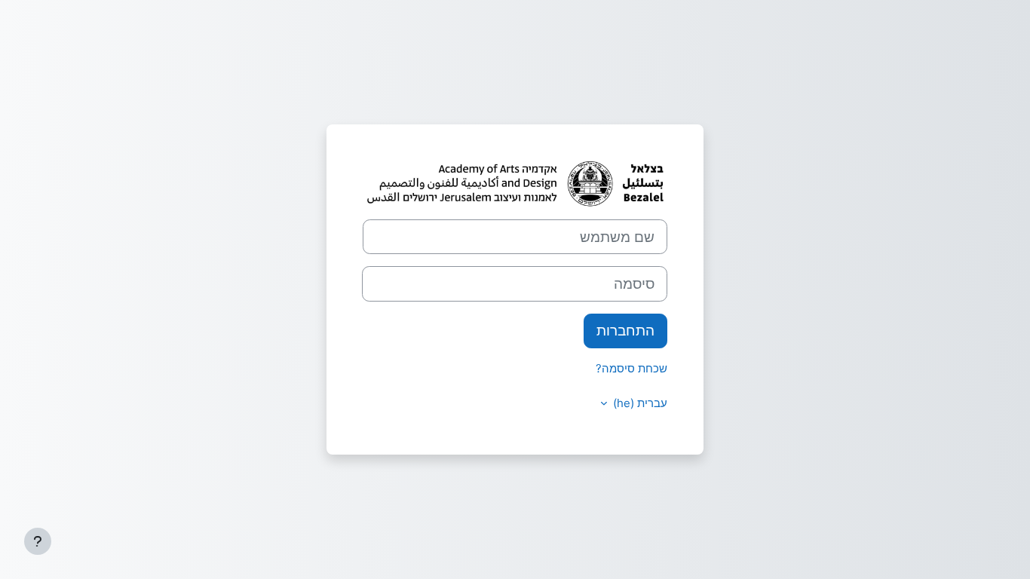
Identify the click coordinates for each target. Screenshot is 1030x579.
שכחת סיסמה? (631, 368)
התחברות (625, 330)
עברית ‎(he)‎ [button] (638, 403)
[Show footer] (37, 541)
